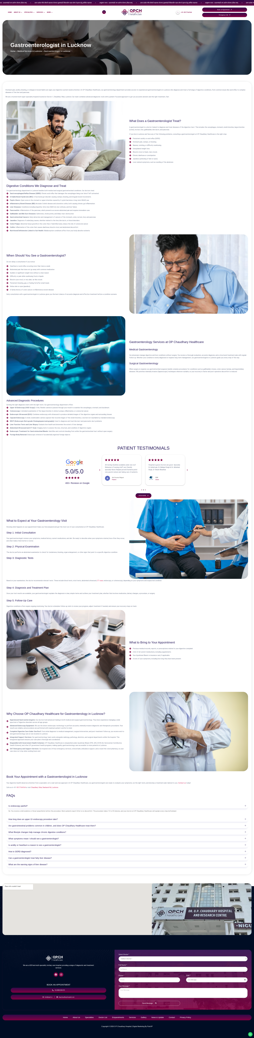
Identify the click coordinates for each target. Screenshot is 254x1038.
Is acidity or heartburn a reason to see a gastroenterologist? (34, 845)
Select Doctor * (124, 954)
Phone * (121, 975)
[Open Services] (44, 12)
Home (12, 51)
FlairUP (150, 1026)
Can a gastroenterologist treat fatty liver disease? (30, 858)
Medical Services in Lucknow (29, 51)
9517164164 (21, 787)
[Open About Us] (21, 12)
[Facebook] (56, 974)
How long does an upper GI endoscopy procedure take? (33, 819)
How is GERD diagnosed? (19, 851)
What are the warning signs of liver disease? (27, 864)
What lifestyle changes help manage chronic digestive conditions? (37, 832)
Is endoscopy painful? (18, 806)
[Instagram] (61, 974)
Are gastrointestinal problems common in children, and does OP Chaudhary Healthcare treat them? (52, 826)
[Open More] (52, 12)
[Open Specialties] (34, 12)
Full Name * (123, 965)
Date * (188, 975)
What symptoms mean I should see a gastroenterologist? (33, 839)
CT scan (100, 581)
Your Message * (124, 986)
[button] (100, 470)
